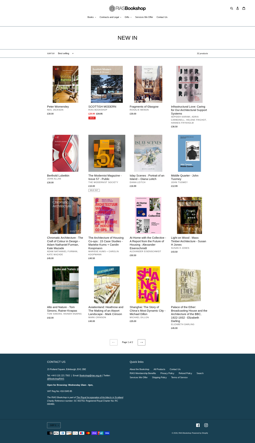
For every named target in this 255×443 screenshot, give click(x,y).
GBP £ (53, 425)
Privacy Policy (167, 373)
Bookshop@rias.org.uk (91, 375)
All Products (159, 369)
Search (200, 373)
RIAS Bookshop (185, 433)
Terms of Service (179, 377)
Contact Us (175, 369)
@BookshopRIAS (55, 378)
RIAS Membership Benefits (143, 373)
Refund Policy (185, 373)
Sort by (51, 54)
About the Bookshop (139, 369)
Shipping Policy (159, 377)
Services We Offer (139, 377)
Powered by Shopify (200, 433)
